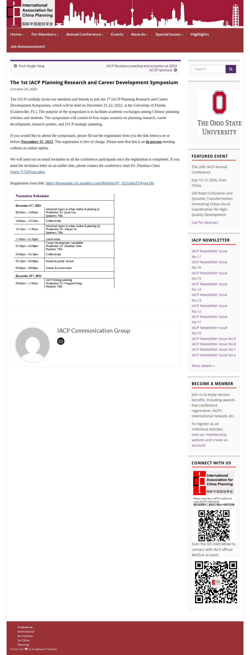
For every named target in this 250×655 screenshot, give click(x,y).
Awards (138, 34)
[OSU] (219, 112)
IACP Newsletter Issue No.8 (214, 344)
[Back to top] (239, 644)
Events (117, 34)
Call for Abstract (205, 222)
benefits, (199, 400)
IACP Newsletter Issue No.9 (214, 338)
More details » (203, 365)
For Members (44, 34)
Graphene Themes (44, 649)
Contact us (25, 627)
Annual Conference (84, 34)
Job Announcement (27, 46)
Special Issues (168, 34)
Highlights (200, 34)
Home (16, 34)
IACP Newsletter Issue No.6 (214, 355)
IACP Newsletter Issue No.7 (214, 349)
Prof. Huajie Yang (31, 66)
